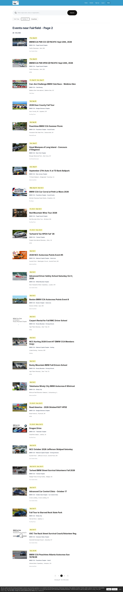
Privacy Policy (4, 590)
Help (108, 2)
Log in (102, 2)
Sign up (97, 2)
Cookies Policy (95, 589)
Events (91, 2)
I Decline (115, 589)
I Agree (109, 589)
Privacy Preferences (39, 590)
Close (120, 589)
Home (86, 2)
